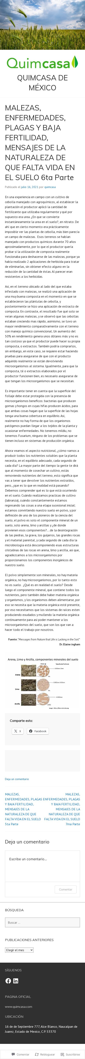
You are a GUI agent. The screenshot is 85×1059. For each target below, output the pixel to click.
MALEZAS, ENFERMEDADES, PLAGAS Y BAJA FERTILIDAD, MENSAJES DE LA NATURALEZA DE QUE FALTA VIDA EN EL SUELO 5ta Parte (23, 809)
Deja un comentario (17, 779)
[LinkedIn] (15, 981)
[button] (42, 681)
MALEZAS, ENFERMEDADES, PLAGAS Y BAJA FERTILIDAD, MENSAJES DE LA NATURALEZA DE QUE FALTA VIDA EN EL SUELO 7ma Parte (61, 809)
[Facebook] (8, 981)
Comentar (65, 889)
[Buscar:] (42, 922)
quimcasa (50, 187)
